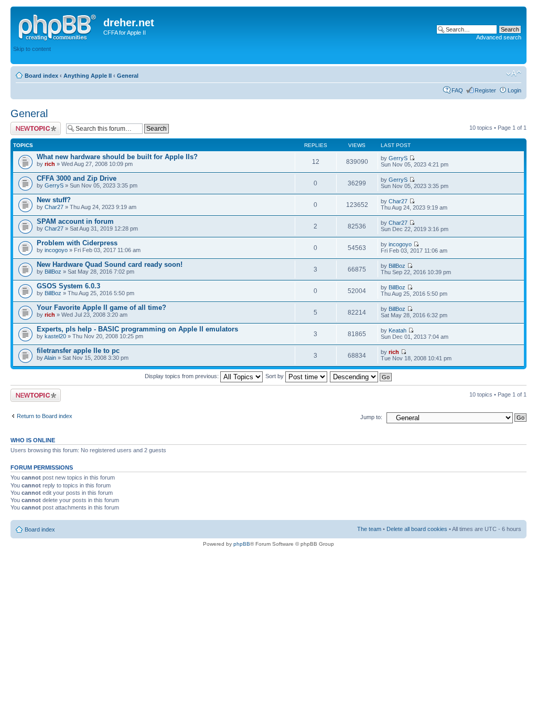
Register (485, 90)
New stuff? (54, 200)
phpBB (241, 544)
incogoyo (56, 250)
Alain (50, 358)
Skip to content (32, 49)
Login (514, 90)
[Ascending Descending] (361, 376)
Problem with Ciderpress (77, 243)
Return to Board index (44, 416)
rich (50, 164)
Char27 (54, 207)
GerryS (398, 158)
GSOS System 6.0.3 (68, 286)
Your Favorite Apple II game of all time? (101, 307)
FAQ (457, 90)
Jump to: (371, 417)
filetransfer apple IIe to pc (78, 351)
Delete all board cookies (416, 529)
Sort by (275, 376)
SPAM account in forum (75, 221)
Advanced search (498, 37)
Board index (41, 75)
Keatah (397, 330)
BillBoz (53, 271)
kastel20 (55, 336)
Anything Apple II (87, 75)
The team (369, 529)
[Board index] (58, 26)
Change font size (513, 73)
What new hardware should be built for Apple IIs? (117, 157)
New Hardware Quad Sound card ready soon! (109, 264)
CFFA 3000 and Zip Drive (76, 178)
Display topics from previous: (182, 376)
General (127, 75)
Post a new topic (31, 125)
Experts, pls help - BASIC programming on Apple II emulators (137, 329)
